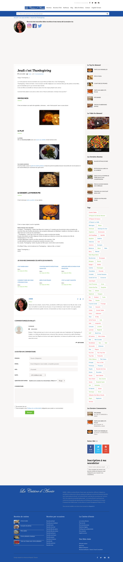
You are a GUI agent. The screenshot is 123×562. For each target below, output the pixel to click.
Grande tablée (93, 212)
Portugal (91, 362)
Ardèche (99, 238)
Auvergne (99, 245)
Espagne (100, 294)
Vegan (90, 398)
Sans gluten (92, 378)
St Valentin (91, 388)
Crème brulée (24, 521)
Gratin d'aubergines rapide (100, 105)
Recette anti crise (101, 369)
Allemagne (91, 225)
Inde (101, 320)
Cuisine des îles (93, 287)
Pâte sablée (24, 531)
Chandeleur (92, 271)
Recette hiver (49, 545)
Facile (103, 297)
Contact (87, 7)
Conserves (103, 277)
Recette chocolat (50, 527)
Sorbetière (97, 385)
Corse (102, 284)
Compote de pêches (26, 526)
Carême (91, 267)
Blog (71, 7)
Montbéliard (92, 343)
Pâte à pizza (98, 76)
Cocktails (91, 274)
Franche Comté (93, 303)
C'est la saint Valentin (69, 280)
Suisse (100, 388)
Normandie (92, 346)
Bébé (105, 248)
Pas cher (91, 352)
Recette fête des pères (52, 529)
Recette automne (50, 543)
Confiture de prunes (100, 83)
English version (96, 7)
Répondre (80, 342)
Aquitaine (91, 238)
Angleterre (91, 232)
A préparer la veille (94, 222)
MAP (90, 333)
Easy (90, 290)
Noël (106, 343)
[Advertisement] (61, 46)
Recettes (49, 7)
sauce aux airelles (41, 140)
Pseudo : (17, 358)
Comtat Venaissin (101, 274)
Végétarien (99, 398)
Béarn (99, 248)
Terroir (99, 391)
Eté (90, 297)
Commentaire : (19, 386)
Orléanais (100, 346)
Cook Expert (92, 281)
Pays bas (91, 356)
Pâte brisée (97, 97)
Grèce (90, 313)
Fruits (90, 307)
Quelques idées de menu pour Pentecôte (71, 267)
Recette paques (50, 537)
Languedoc (98, 323)
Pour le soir (100, 362)
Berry (90, 251)
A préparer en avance (94, 219)
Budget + (91, 264)
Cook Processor (93, 284)
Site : (16, 369)
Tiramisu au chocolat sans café (101, 192)
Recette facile (49, 525)
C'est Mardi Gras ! (23, 266)
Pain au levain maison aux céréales (101, 185)
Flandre (97, 300)
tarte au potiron (31, 200)
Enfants (97, 290)
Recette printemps (51, 539)
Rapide (91, 369)
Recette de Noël (50, 521)
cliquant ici (91, 506)
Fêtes (90, 300)
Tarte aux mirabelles (100, 69)
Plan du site (82, 523)
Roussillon (99, 372)
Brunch (99, 261)
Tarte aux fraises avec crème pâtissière (31, 541)
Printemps (91, 365)
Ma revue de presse (84, 525)
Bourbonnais (92, 258)
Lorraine (99, 326)
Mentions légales (83, 527)
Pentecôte (100, 356)
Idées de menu (79, 7)
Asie (99, 241)
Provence (100, 365)
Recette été (49, 541)
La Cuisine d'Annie (84, 521)
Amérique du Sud (102, 228)
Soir (90, 385)
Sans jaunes (102, 378)
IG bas (97, 316)
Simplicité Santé (100, 382)
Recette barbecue (50, 533)
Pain (90, 349)
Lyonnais (91, 329)
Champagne (100, 267)
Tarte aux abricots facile (100, 91)
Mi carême (92, 336)
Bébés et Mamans (83, 547)
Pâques (97, 349)
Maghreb (99, 329)
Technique (91, 391)
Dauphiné (103, 287)
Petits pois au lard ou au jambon (101, 169)
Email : (17, 364)
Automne (91, 245)
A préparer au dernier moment (97, 215)
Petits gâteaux (93, 359)
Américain (91, 228)
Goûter (90, 310)
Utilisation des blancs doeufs (96, 395)
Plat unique (103, 359)
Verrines (91, 401)
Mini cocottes (98, 339)
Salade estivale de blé (101, 161)
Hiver (90, 316)
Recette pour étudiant (52, 523)
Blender (97, 251)
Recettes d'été (57, 7)
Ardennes (91, 241)
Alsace (100, 225)
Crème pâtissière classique (28, 536)
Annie (29, 74)
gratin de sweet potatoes (37, 166)
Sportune (81, 545)
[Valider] (107, 467)
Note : (16, 375)
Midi (90, 339)
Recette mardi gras (51, 535)
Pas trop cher (101, 352)
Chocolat (101, 271)
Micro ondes (101, 336)
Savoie (90, 382)
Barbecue (91, 248)
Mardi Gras (98, 333)
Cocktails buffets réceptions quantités (48, 267)
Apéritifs (102, 235)
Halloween (98, 313)
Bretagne (91, 261)
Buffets (99, 264)
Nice (100, 343)
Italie (90, 323)
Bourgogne (102, 258)
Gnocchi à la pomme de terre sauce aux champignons (101, 177)
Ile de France (92, 320)
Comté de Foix (93, 277)
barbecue (66, 7)
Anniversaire (101, 232)
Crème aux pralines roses (100, 199)
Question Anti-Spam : (21, 380)
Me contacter (82, 531)
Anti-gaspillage (93, 235)
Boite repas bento (94, 254)
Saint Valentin (99, 375)
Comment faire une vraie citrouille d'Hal (25, 281)
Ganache (97, 307)
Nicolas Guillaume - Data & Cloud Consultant (91, 549)
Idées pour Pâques (45, 280)
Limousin (91, 326)
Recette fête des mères (52, 531)
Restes (90, 372)
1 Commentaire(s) (39, 74)
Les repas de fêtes (22, 271)
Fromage (103, 303)
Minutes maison (83, 543)
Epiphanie (91, 294)
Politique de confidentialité (34, 408)
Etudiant (96, 297)
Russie (90, 375)
